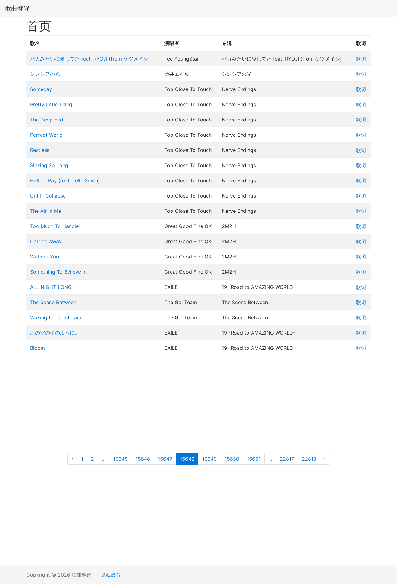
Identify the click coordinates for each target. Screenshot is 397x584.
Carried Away (46, 241)
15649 (209, 459)
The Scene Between (53, 302)
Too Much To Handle (54, 226)
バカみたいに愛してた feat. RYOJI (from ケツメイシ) (90, 59)
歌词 (361, 59)
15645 (120, 459)
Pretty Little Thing (51, 104)
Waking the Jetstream (55, 317)
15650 (232, 459)
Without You (44, 256)
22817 (287, 459)
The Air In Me (45, 211)
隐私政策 (111, 575)
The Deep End (46, 119)
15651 (254, 459)
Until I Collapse (48, 196)
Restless (39, 150)
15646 (143, 459)
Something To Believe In (58, 272)
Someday (41, 89)
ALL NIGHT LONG (51, 287)
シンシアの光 (45, 74)
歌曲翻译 (17, 8)
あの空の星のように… (54, 333)
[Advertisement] (198, 406)
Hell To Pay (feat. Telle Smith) (65, 180)
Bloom (37, 348)
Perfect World (46, 135)
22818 (309, 459)
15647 (165, 459)
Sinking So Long (49, 165)
